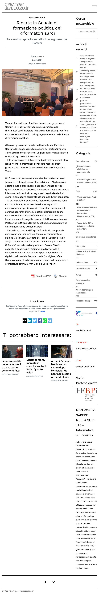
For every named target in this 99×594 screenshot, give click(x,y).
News (78, 275)
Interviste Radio (83, 269)
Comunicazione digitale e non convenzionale (83, 169)
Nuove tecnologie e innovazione (84, 291)
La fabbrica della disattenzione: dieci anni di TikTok (88, 92)
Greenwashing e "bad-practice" (87, 198)
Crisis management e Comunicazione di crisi (86, 181)
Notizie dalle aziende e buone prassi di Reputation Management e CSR (87, 211)
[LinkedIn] (30, 321)
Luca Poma (37, 301)
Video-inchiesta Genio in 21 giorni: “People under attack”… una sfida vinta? (88, 62)
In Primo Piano (82, 262)
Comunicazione (82, 161)
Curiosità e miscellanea (86, 237)
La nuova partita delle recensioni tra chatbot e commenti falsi (11, 366)
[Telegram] (50, 321)
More (43, 311)
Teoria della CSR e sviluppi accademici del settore (85, 226)
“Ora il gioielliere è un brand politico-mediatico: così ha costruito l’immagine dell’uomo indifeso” (88, 133)
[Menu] (94, 6)
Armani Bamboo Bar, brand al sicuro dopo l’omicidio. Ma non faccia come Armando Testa (61, 369)
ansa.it (40, 56)
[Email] (25, 321)
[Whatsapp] (45, 321)
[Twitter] (35, 321)
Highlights (80, 246)
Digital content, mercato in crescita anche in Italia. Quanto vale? (36, 366)
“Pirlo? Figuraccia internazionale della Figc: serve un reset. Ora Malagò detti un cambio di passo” (87, 78)
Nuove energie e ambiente (83, 281)
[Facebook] (40, 321)
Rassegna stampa (37, 17)
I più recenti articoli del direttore (86, 252)
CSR (78, 191)
